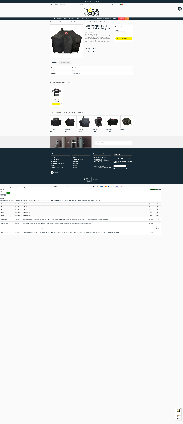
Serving (87, 18)
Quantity (117, 30)
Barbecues (62, 21)
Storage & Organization (97, 18)
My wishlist (55, 4)
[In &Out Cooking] (91, 11)
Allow (157, 219)
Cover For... (123, 129)
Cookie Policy (3, 195)
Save (8, 193)
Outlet (127, 18)
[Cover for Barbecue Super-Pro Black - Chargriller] (84, 121)
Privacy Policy (54, 161)
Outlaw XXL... (67, 129)
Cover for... (53, 129)
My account (75, 154)
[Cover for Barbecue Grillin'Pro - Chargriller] (56, 121)
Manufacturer (65, 62)
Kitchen (71, 18)
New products (108, 18)
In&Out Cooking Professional (57, 167)
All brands (115, 18)
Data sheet (54, 62)
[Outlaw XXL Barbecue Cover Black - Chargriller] (70, 121)
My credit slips (75, 161)
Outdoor (77, 18)
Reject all (158, 189)
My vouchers (74, 167)
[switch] (178, 418)
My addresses (75, 163)
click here (49, 187)
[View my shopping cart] (180, 9)
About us (53, 165)
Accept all (152, 189)
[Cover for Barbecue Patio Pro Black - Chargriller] (98, 121)
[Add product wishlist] (61, 104)
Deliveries (53, 157)
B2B (64, 4)
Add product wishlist (92, 48)
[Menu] (181, 409)
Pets (83, 18)
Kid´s (65, 18)
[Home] (50, 22)
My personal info (75, 165)
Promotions (121, 18)
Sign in (131, 4)
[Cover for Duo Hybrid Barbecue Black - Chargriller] (112, 121)
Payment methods (55, 159)
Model (86, 32)
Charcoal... (56, 99)
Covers (83, 21)
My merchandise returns (77, 159)
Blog (61, 4)
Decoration (59, 18)
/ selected (3, 193)
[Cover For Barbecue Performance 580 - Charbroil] (126, 121)
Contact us (113, 4)
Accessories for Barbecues (73, 21)
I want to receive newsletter (103, 146)
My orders (74, 157)
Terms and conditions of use (57, 163)
